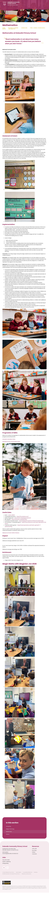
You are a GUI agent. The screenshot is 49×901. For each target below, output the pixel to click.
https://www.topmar (27, 522)
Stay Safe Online (6, 859)
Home (3, 27)
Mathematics (12, 29)
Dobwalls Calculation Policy (8, 439)
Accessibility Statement (27, 872)
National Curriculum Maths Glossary (10, 532)
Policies (33, 852)
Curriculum (24, 27)
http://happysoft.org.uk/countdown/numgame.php (31, 520)
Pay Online (34, 850)
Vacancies (34, 854)
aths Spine (17, 441)
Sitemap (35, 872)
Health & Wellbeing (6, 861)
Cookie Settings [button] (5, 872)
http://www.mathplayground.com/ (22, 518)
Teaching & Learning (13, 27)
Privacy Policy (11, 872)
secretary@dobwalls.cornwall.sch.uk (10, 853)
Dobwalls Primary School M (8, 441)
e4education (28, 873)
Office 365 (34, 848)
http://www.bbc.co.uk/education (19, 519)
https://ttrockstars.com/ (23, 516)
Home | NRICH (11, 515)
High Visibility (18, 872)
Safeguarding (5, 863)
